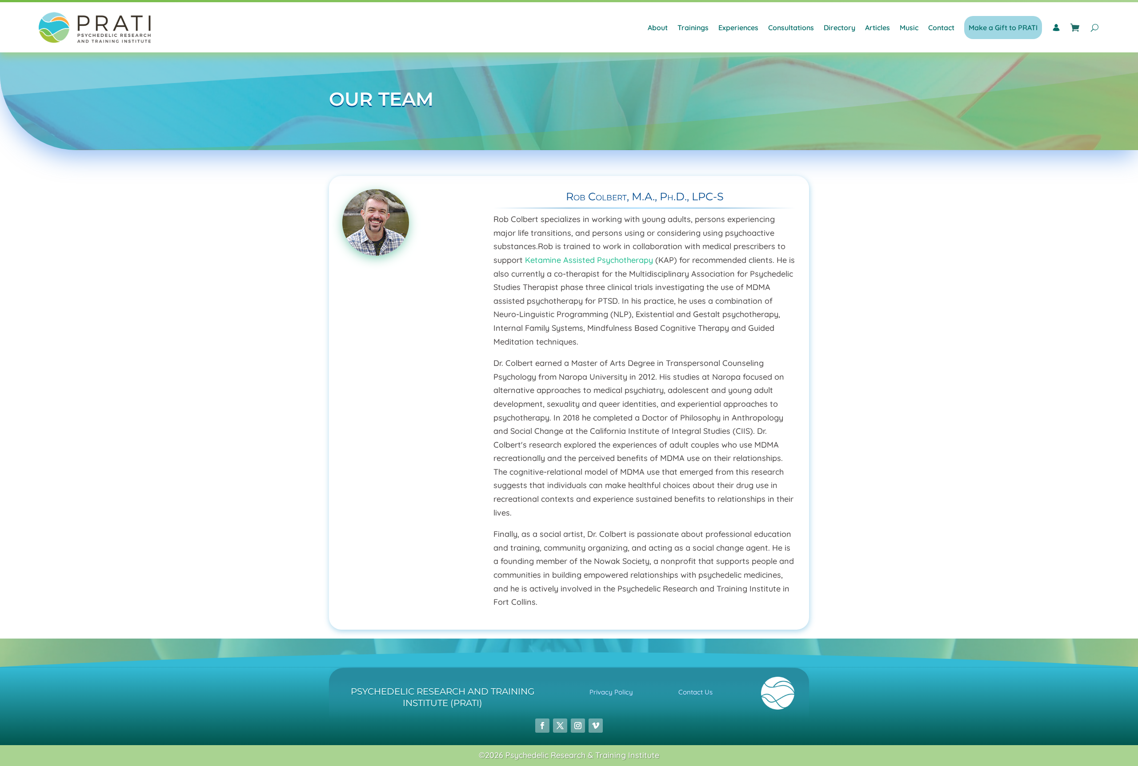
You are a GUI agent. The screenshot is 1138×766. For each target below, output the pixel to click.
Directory (839, 27)
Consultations (791, 27)
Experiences (738, 27)
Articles (877, 27)
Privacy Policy (611, 692)
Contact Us (695, 692)
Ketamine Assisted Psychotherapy (589, 260)
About (658, 27)
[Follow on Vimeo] (596, 725)
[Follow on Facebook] (542, 725)
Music (909, 27)
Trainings (693, 27)
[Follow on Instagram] (578, 725)
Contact (941, 27)
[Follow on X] (560, 725)
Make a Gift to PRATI (1003, 27)
